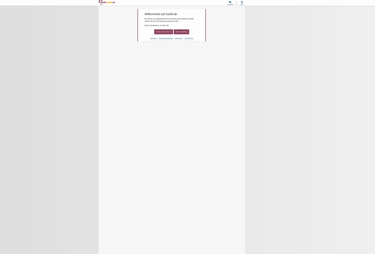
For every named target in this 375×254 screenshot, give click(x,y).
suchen (236, 4)
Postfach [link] (230, 4)
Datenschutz (179, 38)
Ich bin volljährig (181, 32)
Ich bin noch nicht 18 (163, 32)
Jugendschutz (188, 38)
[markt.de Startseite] (107, 2)
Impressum (153, 38)
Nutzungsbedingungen (166, 38)
